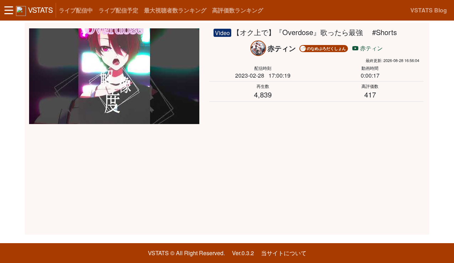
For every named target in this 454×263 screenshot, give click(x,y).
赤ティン (371, 48)
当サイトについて (283, 253)
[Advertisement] (227, 179)
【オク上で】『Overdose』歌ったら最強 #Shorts (315, 32)
